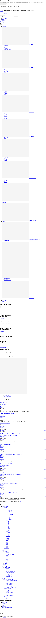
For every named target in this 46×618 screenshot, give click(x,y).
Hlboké (5, 94)
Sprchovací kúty (4, 506)
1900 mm (7, 562)
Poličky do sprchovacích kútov (8, 241)
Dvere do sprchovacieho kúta (8, 582)
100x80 (9, 532)
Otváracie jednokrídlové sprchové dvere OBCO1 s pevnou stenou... (12, 452)
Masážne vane (6, 596)
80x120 (9, 528)
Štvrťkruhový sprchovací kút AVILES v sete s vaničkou (10, 433)
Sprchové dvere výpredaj (9, 583)
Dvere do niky (6, 48)
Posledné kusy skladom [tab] (7, 396)
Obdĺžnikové (6, 93)
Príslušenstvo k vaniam (7, 573)
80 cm (10, 515)
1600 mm (5, 180)
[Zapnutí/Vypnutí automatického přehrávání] (0, 307)
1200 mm (5, 70)
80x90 (8, 526)
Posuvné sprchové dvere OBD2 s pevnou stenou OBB (10, 481)
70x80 (8, 523)
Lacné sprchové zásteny (7, 594)
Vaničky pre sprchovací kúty (8, 579)
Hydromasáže (4, 202)
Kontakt (3, 19)
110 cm (10, 517)
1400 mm (5, 116)
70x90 (8, 524)
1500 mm (5, 179)
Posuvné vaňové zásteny (7, 565)
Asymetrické (6, 159)
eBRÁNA (4, 617)
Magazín (3, 17)
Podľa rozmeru (10, 514)
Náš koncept (4, 606)
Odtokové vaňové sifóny (7, 280)
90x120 (9, 530)
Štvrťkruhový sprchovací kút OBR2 (7, 442)
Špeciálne (5, 160)
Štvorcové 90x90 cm (10, 511)
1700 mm (5, 181)
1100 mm (5, 118)
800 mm (5, 68)
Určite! (1, 345)
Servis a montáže (4, 602)
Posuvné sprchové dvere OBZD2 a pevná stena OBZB (10, 490)
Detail (45, 419)
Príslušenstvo (4, 221)
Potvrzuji (1, 11)
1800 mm (5, 182)
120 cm (10, 518)
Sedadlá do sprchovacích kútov (10, 571)
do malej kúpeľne (10, 558)
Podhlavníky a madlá (7, 278)
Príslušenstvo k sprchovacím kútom (9, 569)
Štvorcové (5, 46)
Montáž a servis (4, 18)
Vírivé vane (5, 563)
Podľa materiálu (6, 548)
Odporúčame (4, 578)
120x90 (9, 535)
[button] (2, 347)
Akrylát (5, 138)
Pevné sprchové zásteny (7, 49)
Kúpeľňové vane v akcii (9, 592)
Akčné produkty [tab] (6, 395)
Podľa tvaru (6, 507)
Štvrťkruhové (6, 45)
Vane (3, 550)
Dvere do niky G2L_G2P (5, 423)
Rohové (5, 158)
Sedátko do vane (8, 590)
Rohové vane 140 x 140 (11, 553)
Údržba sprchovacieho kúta (8, 597)
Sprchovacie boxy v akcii (7, 586)
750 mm (5, 117)
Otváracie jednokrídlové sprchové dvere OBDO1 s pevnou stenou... (12, 472)
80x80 (8, 525)
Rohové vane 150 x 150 (11, 554)
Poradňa (3, 20)
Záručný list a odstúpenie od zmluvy (7, 607)
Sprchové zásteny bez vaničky (10, 595)
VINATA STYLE (3, 402)
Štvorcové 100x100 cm (11, 512)
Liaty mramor (6, 137)
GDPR (20, 501)
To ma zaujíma (2, 318)
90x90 (8, 529)
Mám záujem (2, 331)
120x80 (9, 534)
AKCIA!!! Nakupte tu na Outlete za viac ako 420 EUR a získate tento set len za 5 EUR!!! (13, 12)
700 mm (5, 72)
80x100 (9, 527)
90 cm (10, 516)
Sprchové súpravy (6, 240)
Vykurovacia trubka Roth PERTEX (7, 413)
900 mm (5, 113)
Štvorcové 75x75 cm (10, 509)
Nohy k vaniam (6, 279)
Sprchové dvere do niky (9, 584)
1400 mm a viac (6, 71)
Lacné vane (7, 591)
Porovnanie (2, 419)
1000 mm (5, 69)
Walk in (5, 47)
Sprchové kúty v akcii (7, 598)
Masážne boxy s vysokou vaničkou (11, 587)
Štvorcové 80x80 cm (10, 510)
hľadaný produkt (2, 16)
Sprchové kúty (4, 26)
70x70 (8, 522)
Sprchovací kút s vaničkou (8, 588)
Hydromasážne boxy (7, 568)
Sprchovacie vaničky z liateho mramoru (11, 580)
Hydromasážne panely (7, 567)
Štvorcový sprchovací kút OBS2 (6, 463)
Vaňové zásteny (4, 201)
